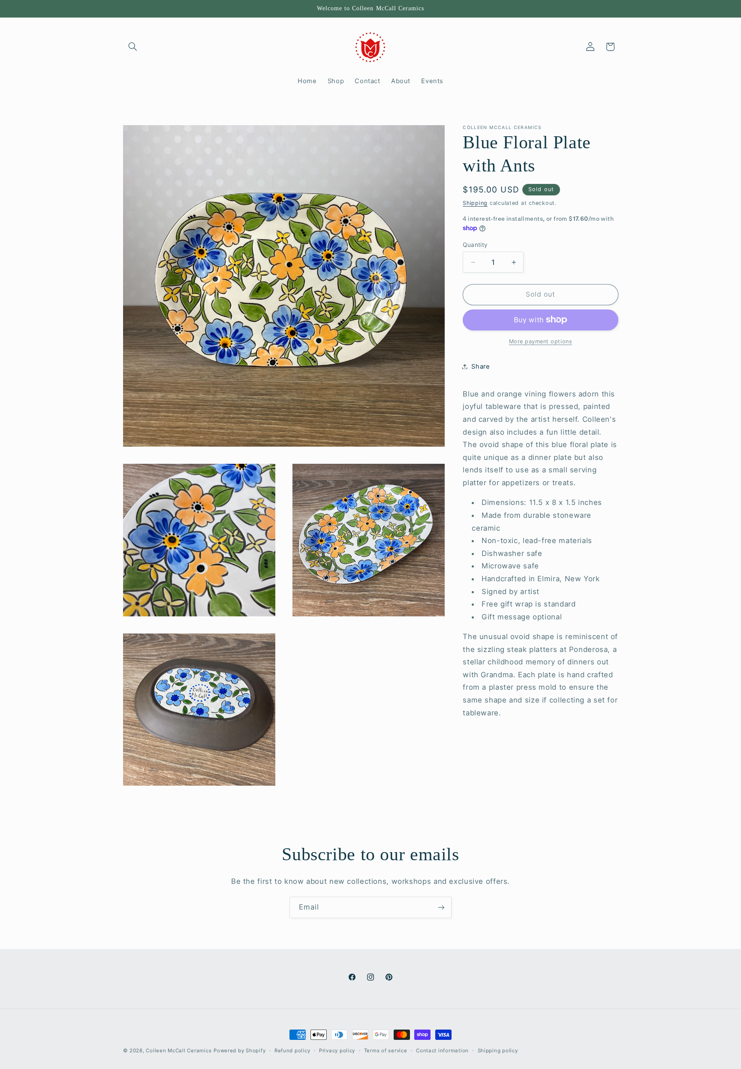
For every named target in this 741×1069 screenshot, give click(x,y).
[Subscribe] (441, 907)
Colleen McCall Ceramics (178, 1051)
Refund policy (292, 1051)
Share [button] (480, 366)
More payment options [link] (540, 341)
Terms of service (385, 1051)
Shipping (475, 202)
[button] (133, 47)
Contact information (442, 1051)
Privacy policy (337, 1051)
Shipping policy (498, 1051)
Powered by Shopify (239, 1051)
